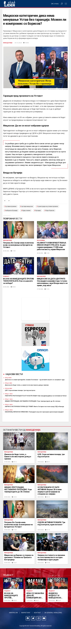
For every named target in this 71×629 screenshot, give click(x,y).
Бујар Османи (26, 210)
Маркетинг (25, 613)
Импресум (13, 613)
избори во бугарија (11, 210)
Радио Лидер (9, 3)
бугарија (38, 210)
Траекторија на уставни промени (48, 206)
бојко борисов (50, 210)
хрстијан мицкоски (27, 206)
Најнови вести (14, 374)
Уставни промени (11, 206)
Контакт (37, 613)
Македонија (7, 43)
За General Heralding (53, 613)
